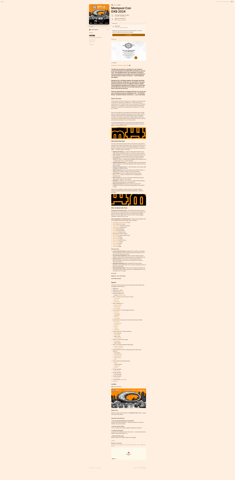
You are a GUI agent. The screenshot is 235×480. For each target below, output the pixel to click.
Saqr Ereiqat (117, 334)
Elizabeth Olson (116, 227)
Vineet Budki (116, 235)
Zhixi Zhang (115, 246)
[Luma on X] (136, 468)
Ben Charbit (115, 240)
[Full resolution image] (128, 51)
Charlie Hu (115, 236)
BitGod (114, 224)
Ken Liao (116, 300)
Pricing (97, 467)
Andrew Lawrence (118, 348)
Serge (122, 291)
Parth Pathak (117, 308)
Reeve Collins (116, 241)
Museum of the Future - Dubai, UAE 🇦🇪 (121, 65)
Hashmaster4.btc (123, 222)
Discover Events (225, 1)
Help (100, 467)
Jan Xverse (115, 243)
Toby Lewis (115, 244)
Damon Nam (117, 301)
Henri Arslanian (116, 225)
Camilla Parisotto (118, 354)
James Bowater (117, 337)
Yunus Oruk (116, 377)
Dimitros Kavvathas (118, 346)
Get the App (143, 467)
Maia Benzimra (117, 356)
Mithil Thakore (116, 238)
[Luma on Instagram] (134, 468)
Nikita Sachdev (117, 357)
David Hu (116, 316)
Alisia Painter (116, 232)
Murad (114, 228)
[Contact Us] (138, 468)
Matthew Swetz (122, 295)
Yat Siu (114, 230)
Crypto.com (117, 174)
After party (115, 381)
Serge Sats (116, 324)
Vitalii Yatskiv (117, 306)
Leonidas (116, 328)
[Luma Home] (2, 1)
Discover (93, 467)
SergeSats (115, 222)
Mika (115, 359)
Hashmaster (117, 365)
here (127, 433)
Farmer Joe (116, 329)
